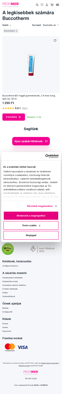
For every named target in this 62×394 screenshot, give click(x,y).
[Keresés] (37, 4)
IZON (36, 385)
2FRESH (44, 385)
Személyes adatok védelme (14, 285)
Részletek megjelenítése (40, 206)
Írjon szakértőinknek (28, 141)
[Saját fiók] (47, 4)
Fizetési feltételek (10, 289)
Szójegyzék (7, 312)
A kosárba (11, 117)
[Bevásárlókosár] (52, 5)
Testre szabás (29, 225)
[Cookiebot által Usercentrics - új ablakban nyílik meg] (45, 156)
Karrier (5, 327)
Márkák (5, 308)
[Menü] (57, 5)
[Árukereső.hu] (22, 249)
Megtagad (31, 235)
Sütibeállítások (8, 296)
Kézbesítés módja (10, 281)
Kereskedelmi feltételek (12, 278)
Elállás (5, 293)
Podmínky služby (24, 365)
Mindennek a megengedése (31, 215)
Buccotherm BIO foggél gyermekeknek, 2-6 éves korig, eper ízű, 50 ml (29, 97)
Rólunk (5, 324)
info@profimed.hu (10, 266)
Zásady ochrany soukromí (49, 363)
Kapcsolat (6, 331)
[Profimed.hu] (10, 5)
